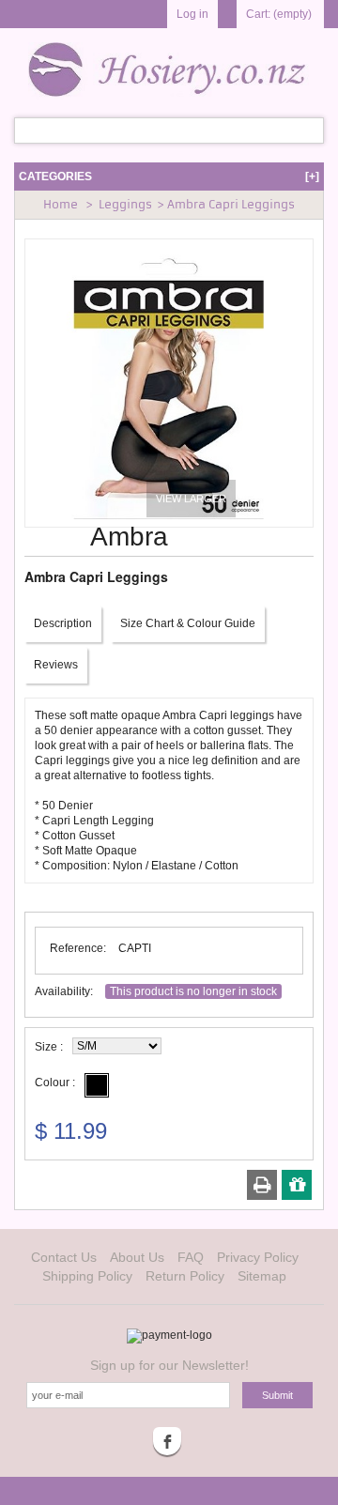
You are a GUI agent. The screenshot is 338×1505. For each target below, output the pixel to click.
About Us (137, 1257)
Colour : (55, 1082)
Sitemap (262, 1275)
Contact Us (64, 1257)
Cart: (279, 14)
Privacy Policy (258, 1257)
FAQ (190, 1257)
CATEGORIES (169, 176)
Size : (49, 1046)
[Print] (262, 1185)
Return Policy (185, 1275)
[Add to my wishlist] (297, 1185)
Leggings (125, 204)
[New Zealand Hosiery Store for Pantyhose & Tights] (169, 67)
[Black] (96, 1085)
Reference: (78, 948)
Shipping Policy (87, 1275)
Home (60, 204)
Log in (192, 14)
